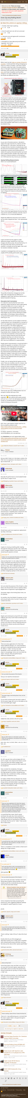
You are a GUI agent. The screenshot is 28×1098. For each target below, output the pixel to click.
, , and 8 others (12, 949)
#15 (26, 798)
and (8, 573)
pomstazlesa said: (6, 639)
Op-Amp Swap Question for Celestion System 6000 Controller (15, 1037)
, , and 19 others (11, 679)
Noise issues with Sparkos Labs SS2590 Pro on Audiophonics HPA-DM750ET (14, 1052)
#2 (26, 455)
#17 (26, 861)
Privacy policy (19, 1090)
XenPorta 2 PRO (4, 1096)
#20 (26, 1008)
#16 (26, 836)
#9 (26, 636)
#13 (26, 731)
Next (14, 1026)
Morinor (6, 1056)
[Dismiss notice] (25, 6)
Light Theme (5, 1087)
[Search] (26, 1)
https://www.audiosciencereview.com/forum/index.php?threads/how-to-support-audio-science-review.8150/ (14, 439)
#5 (26, 527)
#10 (26, 668)
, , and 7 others (12, 788)
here (5, 11)
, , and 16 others (11, 911)
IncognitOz (6, 1039)
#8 (26, 613)
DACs (2, 72)
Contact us (3, 1090)
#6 (26, 544)
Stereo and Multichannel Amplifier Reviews (16, 1046)
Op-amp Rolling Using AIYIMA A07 (14, 1044)
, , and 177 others (13, 445)
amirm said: (4, 554)
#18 (26, 921)
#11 (26, 690)
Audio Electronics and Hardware (16, 1039)
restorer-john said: (6, 671)
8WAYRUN (18, 1096)
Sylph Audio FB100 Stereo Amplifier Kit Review (12, 1062)
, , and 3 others (13, 517)
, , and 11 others (14, 658)
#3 (26, 474)
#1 (26, 59)
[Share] (24, 60)
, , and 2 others (11, 721)
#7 (26, 583)
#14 (26, 756)
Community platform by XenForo (13, 1094)
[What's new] (23, 1)
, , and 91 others (12, 464)
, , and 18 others (12, 534)
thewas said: (4, 734)
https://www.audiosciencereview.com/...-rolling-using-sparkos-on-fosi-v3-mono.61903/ (14, 427)
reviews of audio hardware (10, 7)
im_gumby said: (5, 864)
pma (5, 1046)
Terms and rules (11, 1090)
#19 (26, 959)
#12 (26, 716)
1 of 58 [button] (9, 1026)
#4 (26, 491)
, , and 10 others (13, 603)
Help (24, 1090)
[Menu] (2, 1)
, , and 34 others (13, 481)
